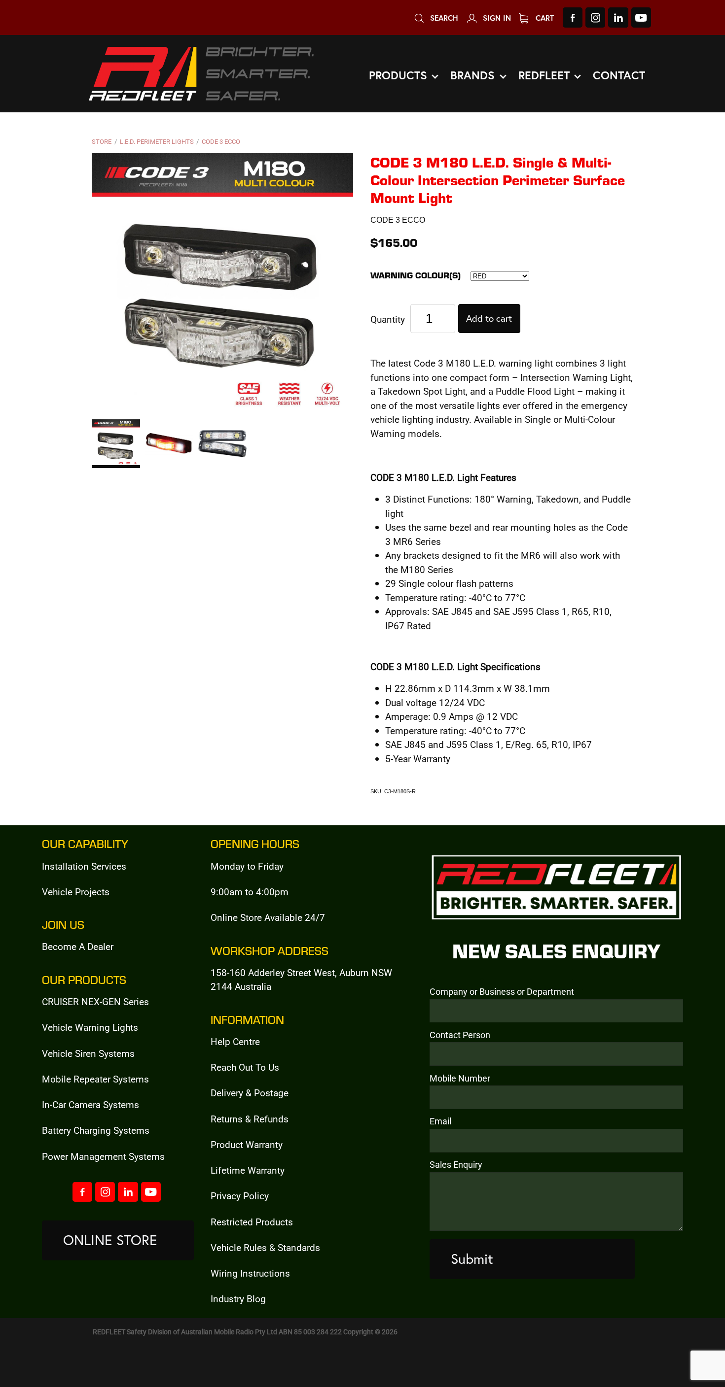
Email (440, 1121)
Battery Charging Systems (95, 1130)
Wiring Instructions (250, 1273)
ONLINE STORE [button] (110, 1240)
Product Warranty (247, 1144)
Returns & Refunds (250, 1119)
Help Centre (235, 1041)
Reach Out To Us (245, 1067)
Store (101, 141)
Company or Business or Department (502, 991)
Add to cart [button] (489, 318)
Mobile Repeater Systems (95, 1079)
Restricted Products (252, 1222)
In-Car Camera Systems (90, 1104)
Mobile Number (460, 1078)
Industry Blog (238, 1298)
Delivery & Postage (250, 1092)
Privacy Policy (240, 1195)
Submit (472, 1258)
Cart (543, 18)
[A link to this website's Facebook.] (572, 17)
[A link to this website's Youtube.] (641, 17)
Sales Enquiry (456, 1164)
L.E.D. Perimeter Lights (157, 141)
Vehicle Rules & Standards (265, 1247)
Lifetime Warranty (248, 1170)
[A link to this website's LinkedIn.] (618, 17)
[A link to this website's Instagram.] (595, 17)
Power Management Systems (103, 1156)
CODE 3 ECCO (221, 141)
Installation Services (84, 866)
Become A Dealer (77, 946)
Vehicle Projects (75, 891)
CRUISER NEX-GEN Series (95, 1001)
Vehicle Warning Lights (90, 1027)
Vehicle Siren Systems (88, 1053)
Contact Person (460, 1035)
